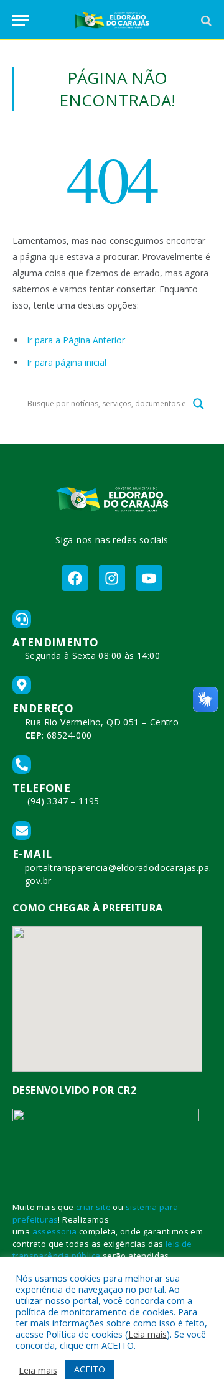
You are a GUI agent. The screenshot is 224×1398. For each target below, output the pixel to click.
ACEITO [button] (89, 1369)
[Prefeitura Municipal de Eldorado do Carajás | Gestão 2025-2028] (112, 20)
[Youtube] (149, 577)
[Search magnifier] (198, 403)
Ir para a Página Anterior (76, 340)
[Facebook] (75, 577)
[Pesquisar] (205, 20)
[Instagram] (111, 577)
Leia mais (147, 1334)
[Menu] (20, 20)
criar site (93, 1207)
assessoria (54, 1231)
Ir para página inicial (66, 362)
